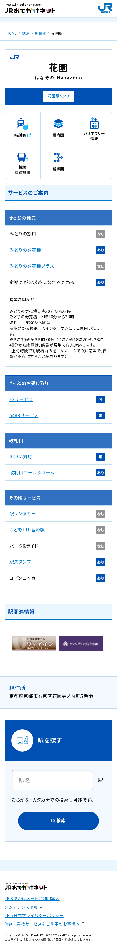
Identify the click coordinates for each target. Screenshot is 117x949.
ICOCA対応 (21, 456)
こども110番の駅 (27, 529)
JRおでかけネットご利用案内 (32, 898)
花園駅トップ (59, 96)
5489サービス (23, 415)
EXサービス (21, 399)
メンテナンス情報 (21, 907)
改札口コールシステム (32, 472)
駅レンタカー (22, 513)
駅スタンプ (20, 561)
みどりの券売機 (25, 250)
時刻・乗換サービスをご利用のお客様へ (42, 924)
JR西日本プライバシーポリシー (34, 915)
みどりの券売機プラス (31, 266)
